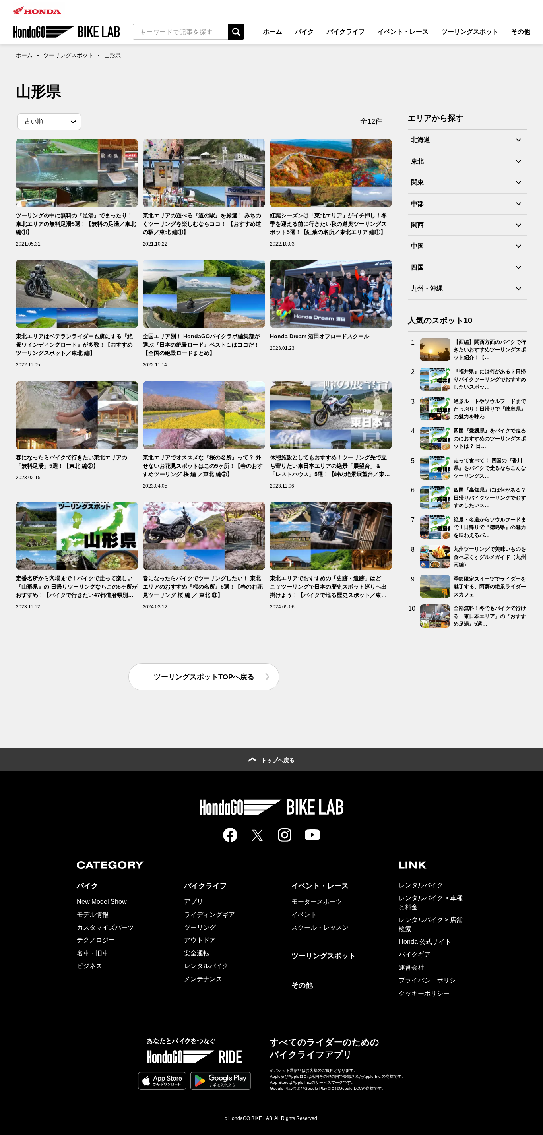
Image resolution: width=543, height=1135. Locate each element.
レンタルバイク (206, 966)
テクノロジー (96, 940)
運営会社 (411, 967)
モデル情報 (93, 914)
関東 (417, 182)
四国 (417, 267)
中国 (417, 245)
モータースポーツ (316, 901)
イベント (304, 914)
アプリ (193, 901)
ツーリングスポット (469, 31)
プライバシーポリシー (430, 980)
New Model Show (102, 901)
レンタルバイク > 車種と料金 (431, 902)
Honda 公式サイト (425, 941)
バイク (304, 31)
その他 (520, 31)
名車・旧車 (93, 953)
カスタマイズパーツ (105, 927)
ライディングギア (209, 914)
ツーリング (200, 927)
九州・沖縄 (427, 288)
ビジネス (89, 966)
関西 (417, 224)
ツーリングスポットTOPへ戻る (204, 677)
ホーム (272, 31)
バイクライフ (346, 31)
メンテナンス (203, 979)
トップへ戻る (278, 760)
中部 (417, 203)
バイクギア (415, 954)
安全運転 (196, 953)
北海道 (420, 139)
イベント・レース (403, 31)
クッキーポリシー (424, 993)
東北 (417, 161)
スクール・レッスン (320, 927)
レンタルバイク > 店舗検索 (431, 924)
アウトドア (200, 940)
